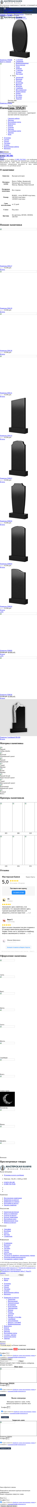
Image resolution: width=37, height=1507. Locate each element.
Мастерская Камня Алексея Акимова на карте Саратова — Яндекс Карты (19, 951)
